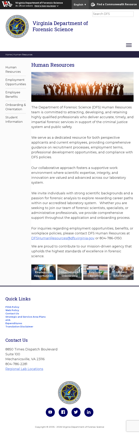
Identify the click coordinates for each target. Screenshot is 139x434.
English (80, 4)
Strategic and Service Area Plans (25, 316)
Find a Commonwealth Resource (117, 4)
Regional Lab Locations (24, 369)
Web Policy (12, 310)
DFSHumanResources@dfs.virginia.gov (62, 238)
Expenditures (13, 323)
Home (8, 54)
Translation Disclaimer (19, 326)
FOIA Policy (12, 307)
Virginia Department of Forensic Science (39, 2)
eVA (7, 320)
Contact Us (12, 313)
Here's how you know (45, 6)
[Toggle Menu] (129, 45)
